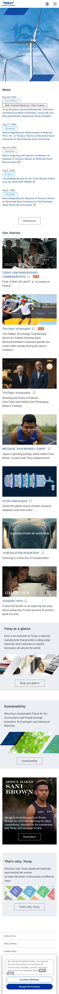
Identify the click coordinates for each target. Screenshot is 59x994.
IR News (8, 174)
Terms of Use (10, 936)
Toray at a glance (29, 71)
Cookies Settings (29, 979)
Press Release (11, 101)
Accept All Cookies (29, 986)
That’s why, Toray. (29, 907)
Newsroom (29, 221)
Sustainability (29, 761)
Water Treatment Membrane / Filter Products (25, 105)
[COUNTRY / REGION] (47, 4)
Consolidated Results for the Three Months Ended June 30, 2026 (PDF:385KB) (28, 180)
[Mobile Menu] (55, 4)
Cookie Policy (10, 951)
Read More (29, 837)
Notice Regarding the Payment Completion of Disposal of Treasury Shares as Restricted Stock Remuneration (27, 158)
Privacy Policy (10, 944)
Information (10, 128)
